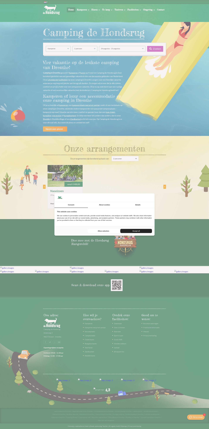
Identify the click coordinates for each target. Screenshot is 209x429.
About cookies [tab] (104, 205)
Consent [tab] (71, 205)
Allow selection (103, 231)
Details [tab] (137, 205)
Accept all (136, 231)
